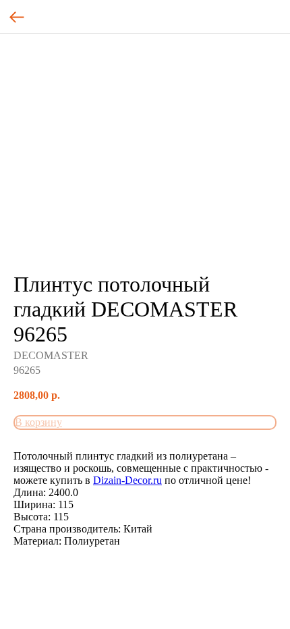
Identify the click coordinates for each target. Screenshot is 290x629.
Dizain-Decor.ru (127, 480)
